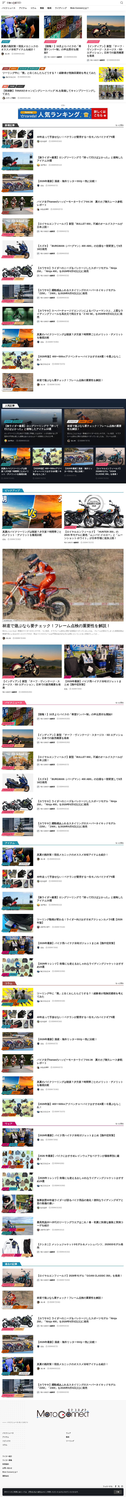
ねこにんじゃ (11, 77)
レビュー (20, 86)
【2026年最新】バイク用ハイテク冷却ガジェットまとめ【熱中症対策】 (76, 943)
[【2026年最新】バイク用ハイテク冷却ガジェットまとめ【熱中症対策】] (94, 661)
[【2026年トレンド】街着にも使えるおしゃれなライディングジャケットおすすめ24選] (17, 967)
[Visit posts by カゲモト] (38, 165)
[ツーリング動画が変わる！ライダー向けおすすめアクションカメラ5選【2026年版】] (17, 923)
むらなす (43, 141)
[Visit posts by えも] (38, 185)
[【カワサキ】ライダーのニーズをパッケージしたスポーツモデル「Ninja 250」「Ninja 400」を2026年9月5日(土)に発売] (17, 271)
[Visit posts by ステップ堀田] (3, 98)
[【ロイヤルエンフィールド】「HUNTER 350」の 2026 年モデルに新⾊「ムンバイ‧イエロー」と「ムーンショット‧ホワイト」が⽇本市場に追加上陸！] (94, 511)
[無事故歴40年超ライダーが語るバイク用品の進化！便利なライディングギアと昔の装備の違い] (17, 1204)
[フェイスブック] (115, 1486)
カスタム (14, 864)
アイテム (5, 41)
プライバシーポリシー (36, 1492)
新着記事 (10, 125)
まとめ (5, 190)
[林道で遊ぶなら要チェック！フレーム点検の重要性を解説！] (17, 382)
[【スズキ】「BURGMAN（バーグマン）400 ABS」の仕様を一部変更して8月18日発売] (17, 249)
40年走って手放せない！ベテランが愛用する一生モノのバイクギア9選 (76, 137)
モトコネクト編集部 (54, 57)
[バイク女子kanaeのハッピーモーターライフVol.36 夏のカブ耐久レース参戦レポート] (17, 205)
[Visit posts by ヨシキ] (2, 53)
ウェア (68, 677)
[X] (118, 1486)
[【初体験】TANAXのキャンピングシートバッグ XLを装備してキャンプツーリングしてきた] (111, 92)
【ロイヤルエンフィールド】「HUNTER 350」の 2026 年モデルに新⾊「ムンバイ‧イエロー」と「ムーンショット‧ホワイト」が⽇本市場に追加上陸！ (93, 534)
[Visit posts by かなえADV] (38, 209)
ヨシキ (7, 54)
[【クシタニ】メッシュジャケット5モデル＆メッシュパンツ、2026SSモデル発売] (17, 1248)
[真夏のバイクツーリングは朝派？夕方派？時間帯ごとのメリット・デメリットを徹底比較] (17, 338)
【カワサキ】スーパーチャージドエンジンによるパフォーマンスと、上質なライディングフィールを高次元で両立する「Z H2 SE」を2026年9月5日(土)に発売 (80, 313)
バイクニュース (50, 41)
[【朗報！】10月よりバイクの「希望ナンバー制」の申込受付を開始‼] (63, 27)
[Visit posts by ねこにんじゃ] (3, 77)
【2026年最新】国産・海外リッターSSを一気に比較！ (67, 181)
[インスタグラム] (122, 1486)
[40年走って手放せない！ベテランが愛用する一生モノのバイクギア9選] (17, 139)
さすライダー (45, 927)
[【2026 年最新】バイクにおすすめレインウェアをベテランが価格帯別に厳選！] (17, 1159)
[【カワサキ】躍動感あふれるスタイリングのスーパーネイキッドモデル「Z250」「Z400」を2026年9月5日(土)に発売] (17, 294)
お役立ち (13, 68)
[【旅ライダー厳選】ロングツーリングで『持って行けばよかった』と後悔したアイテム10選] (17, 161)
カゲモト (43, 165)
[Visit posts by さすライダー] (38, 927)
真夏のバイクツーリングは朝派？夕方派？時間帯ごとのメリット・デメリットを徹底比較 (15, 471)
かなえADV (44, 209)
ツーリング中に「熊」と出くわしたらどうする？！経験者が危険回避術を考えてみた (49, 73)
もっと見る (120, 125)
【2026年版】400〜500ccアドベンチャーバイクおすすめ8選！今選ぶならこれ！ (47, 471)
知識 (42, 68)
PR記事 (12, 86)
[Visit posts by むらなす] (38, 141)
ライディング (34, 68)
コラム (6, 68)
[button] (118, 1492)
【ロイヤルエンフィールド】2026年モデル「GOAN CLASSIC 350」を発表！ (108, 471)
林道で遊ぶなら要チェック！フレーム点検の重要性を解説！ (70, 380)
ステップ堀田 (11, 98)
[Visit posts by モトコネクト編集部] (45, 57)
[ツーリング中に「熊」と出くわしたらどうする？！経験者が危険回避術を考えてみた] (111, 74)
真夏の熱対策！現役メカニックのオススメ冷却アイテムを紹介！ (72, 854)
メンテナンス (7, 389)
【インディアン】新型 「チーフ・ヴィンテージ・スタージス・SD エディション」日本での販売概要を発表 (31, 684)
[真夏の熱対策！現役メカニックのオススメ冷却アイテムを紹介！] (20, 27)
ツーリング (23, 68)
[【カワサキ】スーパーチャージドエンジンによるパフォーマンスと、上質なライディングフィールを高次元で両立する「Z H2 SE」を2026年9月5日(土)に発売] (17, 316)
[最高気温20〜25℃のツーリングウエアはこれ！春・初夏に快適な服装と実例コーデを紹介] (17, 1226)
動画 (5, 86)
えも (42, 185)
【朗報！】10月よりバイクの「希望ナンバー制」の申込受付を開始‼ (62, 49)
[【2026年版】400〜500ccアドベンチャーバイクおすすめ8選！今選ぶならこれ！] (17, 360)
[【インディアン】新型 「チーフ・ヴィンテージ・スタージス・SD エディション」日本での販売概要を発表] (106, 27)
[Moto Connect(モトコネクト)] (14, 3)
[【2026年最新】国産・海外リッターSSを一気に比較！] (17, 183)
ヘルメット (21, 1211)
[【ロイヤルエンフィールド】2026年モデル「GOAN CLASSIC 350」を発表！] (110, 456)
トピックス (19, 234)
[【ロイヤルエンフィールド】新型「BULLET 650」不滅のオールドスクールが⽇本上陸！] (17, 227)
